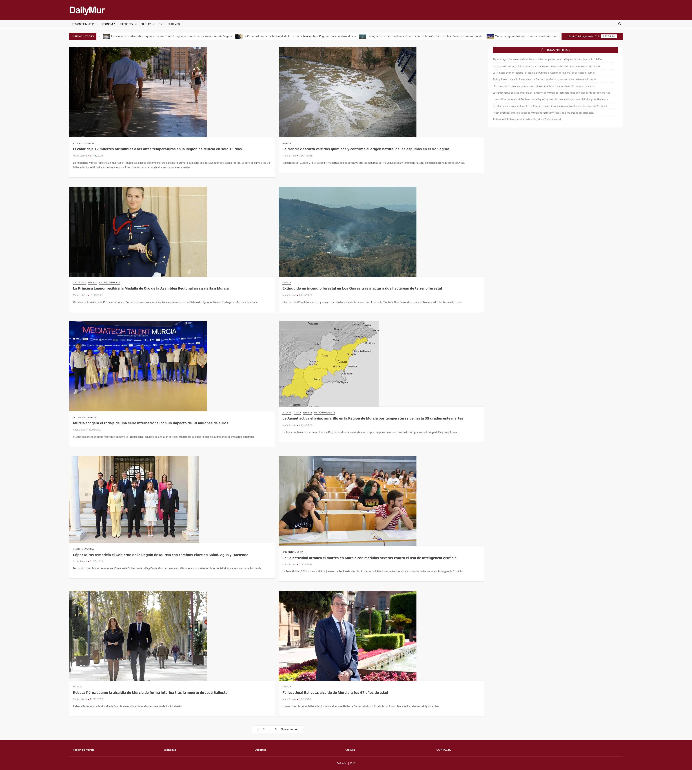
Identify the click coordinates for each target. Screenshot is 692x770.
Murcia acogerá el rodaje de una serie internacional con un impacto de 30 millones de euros (489, 36)
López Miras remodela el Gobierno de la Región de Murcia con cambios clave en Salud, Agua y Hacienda (160, 555)
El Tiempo (174, 24)
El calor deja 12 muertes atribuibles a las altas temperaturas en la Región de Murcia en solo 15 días (157, 149)
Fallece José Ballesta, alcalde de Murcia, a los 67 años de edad (335, 692)
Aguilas (286, 412)
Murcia (286, 143)
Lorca (297, 412)
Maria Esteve (80, 155)
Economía (108, 24)
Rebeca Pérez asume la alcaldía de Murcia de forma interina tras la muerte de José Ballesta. (150, 692)
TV (160, 24)
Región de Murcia (83, 24)
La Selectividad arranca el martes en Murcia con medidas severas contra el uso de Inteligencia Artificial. (370, 558)
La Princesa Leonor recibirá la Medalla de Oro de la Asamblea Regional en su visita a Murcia (237, 36)
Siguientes (287, 729)
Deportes (126, 24)
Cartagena (79, 282)
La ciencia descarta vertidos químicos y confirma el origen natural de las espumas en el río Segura (109, 36)
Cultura (146, 24)
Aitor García (79, 429)
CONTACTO (443, 749)
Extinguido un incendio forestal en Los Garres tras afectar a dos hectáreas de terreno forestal (363, 36)
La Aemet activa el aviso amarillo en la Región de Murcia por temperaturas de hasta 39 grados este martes (372, 418)
